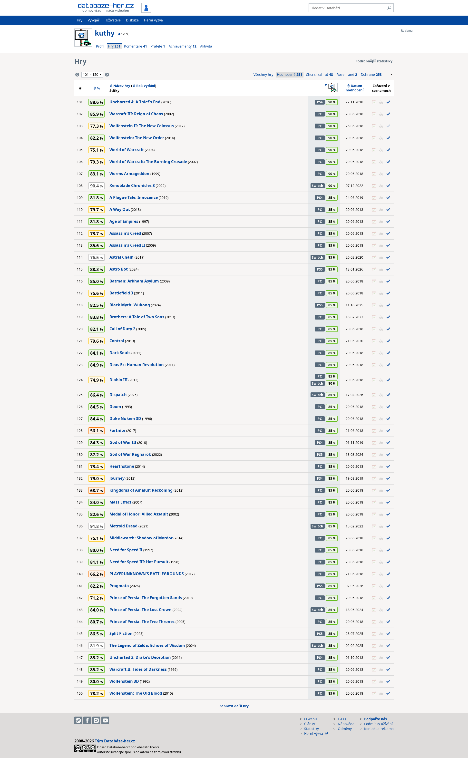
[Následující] (107, 75)
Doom (115, 406)
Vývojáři (94, 20)
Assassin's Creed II (127, 245)
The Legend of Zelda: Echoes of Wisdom (147, 645)
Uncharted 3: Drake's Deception (140, 657)
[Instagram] (96, 720)
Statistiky (311, 728)
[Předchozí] (77, 75)
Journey (117, 478)
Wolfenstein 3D (124, 681)
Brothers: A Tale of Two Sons (136, 317)
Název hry (121, 86)
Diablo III (118, 379)
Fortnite (117, 430)
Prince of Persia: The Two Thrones (142, 621)
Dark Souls (119, 352)
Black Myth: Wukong (129, 305)
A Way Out (119, 209)
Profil (100, 46)
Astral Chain (121, 257)
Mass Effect (120, 502)
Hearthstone (121, 466)
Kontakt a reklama (379, 728)
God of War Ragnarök (130, 454)
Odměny (345, 728)
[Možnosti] (389, 75)
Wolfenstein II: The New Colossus (141, 125)
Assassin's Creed (125, 233)
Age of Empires (123, 221)
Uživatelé (113, 20)
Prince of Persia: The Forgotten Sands (145, 597)
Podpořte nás (375, 719)
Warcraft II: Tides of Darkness (138, 669)
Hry (79, 20)
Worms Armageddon (129, 173)
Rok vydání (145, 86)
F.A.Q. (342, 719)
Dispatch (118, 394)
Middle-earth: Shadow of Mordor (141, 538)
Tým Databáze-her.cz (115, 741)
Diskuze (132, 20)
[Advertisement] (420, 105)
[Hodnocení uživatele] (331, 88)
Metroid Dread (123, 526)
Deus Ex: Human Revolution (136, 364)
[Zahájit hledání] (389, 8)
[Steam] (78, 720)
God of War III (122, 442)
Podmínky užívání (378, 723)
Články (309, 723)
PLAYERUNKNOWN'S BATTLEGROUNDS (146, 573)
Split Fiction (121, 633)
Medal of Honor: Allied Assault (138, 514)
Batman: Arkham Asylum (134, 281)
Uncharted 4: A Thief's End (134, 102)
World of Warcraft (126, 149)
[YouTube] (105, 720)
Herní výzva (153, 20)
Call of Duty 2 (122, 328)
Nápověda (346, 723)
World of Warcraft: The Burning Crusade (148, 161)
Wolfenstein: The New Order (136, 137)
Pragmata (119, 585)
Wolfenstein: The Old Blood (135, 693)
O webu (310, 719)
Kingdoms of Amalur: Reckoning (141, 490)
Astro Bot (118, 269)
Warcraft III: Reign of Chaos (136, 114)
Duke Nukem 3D (125, 418)
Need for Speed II (125, 550)
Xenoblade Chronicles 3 (132, 185)
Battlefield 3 (121, 293)
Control (116, 340)
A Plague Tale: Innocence (133, 197)
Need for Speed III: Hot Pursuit (138, 561)
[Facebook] (87, 720)
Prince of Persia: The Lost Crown (140, 609)
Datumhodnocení (354, 88)
